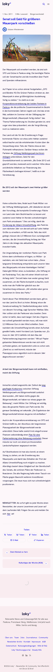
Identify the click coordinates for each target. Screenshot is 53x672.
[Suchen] (44, 4)
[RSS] (30, 655)
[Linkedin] (26, 655)
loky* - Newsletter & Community (23, 666)
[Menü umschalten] (48, 4)
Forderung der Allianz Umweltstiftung (19, 225)
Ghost (24, 668)
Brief (31, 668)
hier (8, 513)
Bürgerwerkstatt (37, 14)
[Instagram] (23, 655)
